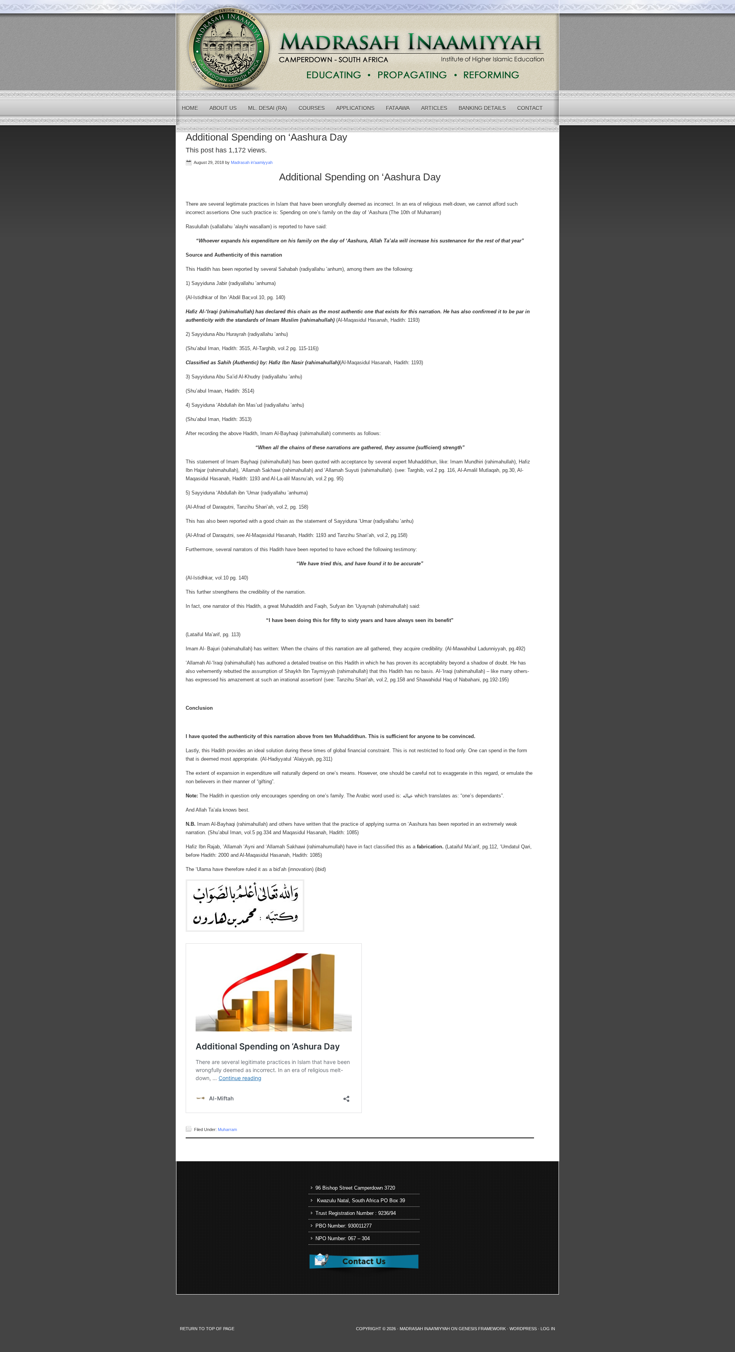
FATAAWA (398, 108)
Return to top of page (207, 1328)
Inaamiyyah (367, 45)
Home (190, 108)
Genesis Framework (482, 1328)
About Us (223, 108)
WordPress (523, 1328)
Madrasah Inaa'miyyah (425, 1328)
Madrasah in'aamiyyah (252, 162)
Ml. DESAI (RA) (267, 108)
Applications (355, 108)
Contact (530, 108)
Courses (312, 108)
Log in (548, 1328)
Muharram (227, 1129)
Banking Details (482, 108)
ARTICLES (434, 108)
